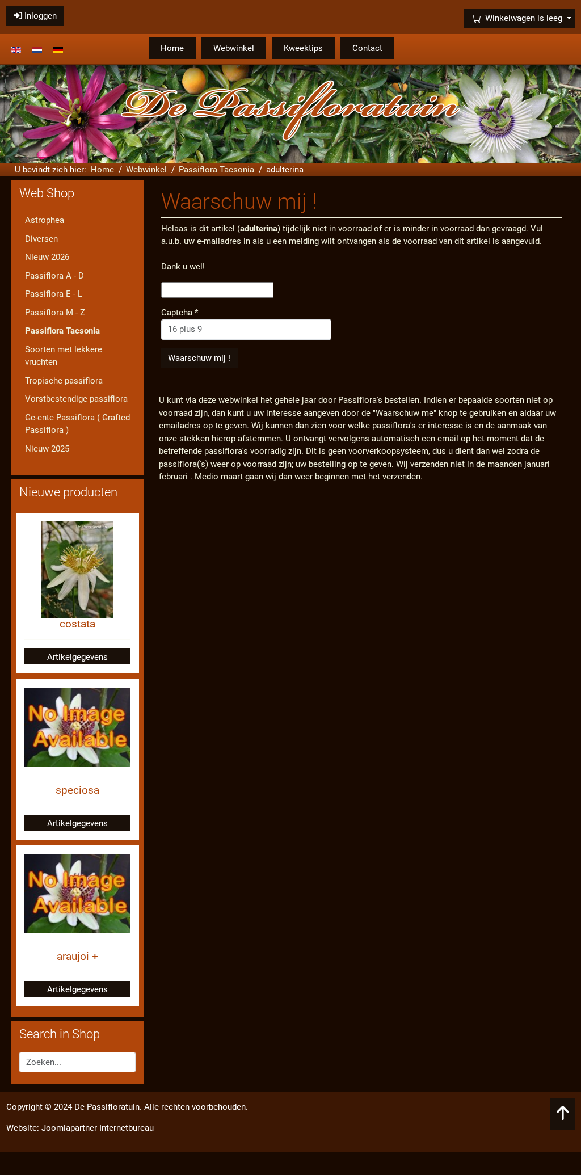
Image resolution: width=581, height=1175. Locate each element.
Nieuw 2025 (47, 449)
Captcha (179, 313)
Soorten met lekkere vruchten (63, 356)
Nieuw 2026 (47, 257)
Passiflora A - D (54, 276)
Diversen (41, 239)
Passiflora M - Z (55, 313)
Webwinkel (233, 48)
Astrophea (44, 220)
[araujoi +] (77, 893)
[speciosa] (77, 727)
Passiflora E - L (53, 294)
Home (172, 48)
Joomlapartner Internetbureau (97, 1128)
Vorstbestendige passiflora (76, 399)
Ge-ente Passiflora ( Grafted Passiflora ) (77, 424)
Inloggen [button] (39, 16)
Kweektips (303, 48)
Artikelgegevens (77, 657)
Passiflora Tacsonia (62, 331)
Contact (367, 48)
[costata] (77, 569)
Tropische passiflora (64, 381)
